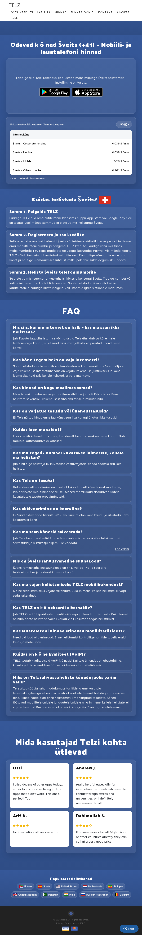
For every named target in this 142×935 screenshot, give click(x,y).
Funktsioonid (82, 12)
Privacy (59, 923)
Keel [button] (15, 17)
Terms (68, 923)
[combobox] (124, 124)
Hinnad (61, 12)
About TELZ (79, 923)
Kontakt (105, 12)
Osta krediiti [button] (22, 12)
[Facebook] (71, 913)
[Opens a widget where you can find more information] (129, 929)
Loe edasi (122, 549)
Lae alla (44, 12)
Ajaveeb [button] (123, 12)
